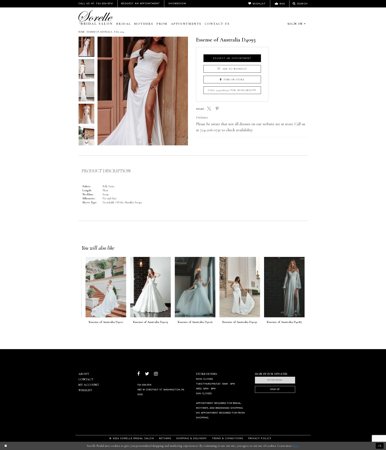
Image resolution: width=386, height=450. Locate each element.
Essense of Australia (99, 31)
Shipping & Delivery (191, 438)
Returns (165, 438)
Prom (162, 24)
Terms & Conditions (227, 438)
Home (81, 31)
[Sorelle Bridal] (95, 17)
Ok (380, 446)
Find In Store (233, 79)
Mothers (143, 24)
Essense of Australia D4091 (237, 322)
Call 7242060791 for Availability (232, 90)
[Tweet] (209, 109)
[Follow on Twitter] (147, 374)
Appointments (186, 24)
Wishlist (85, 390)
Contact (85, 379)
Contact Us (217, 24)
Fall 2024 (119, 31)
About (83, 374)
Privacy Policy (260, 438)
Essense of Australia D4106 (193, 322)
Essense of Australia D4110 (103, 322)
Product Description (106, 171)
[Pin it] (217, 109)
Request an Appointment (232, 58)
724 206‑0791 (144, 385)
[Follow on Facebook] (138, 374)
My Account (88, 385)
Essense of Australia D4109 (148, 322)
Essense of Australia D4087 (282, 322)
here (295, 446)
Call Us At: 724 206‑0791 (95, 3)
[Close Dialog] (5, 445)
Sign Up (275, 389)
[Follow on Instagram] (156, 374)
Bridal (123, 24)
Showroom (177, 3)
